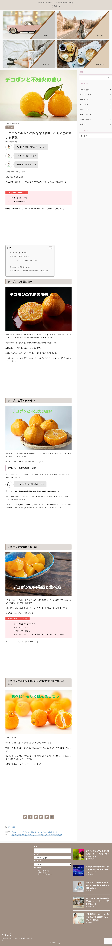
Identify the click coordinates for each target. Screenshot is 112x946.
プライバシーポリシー (45, 875)
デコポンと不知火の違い (20, 256)
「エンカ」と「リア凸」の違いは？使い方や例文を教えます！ (34, 832)
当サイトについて (43, 871)
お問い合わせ (42, 873)
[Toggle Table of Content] (49, 248)
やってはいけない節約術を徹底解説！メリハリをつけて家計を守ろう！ (97, 901)
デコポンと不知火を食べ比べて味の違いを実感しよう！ (31, 271)
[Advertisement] (38, 227)
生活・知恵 (11, 827)
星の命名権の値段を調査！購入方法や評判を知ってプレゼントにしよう (97, 869)
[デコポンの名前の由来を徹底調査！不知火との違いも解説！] (41, 817)
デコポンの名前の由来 (19, 253)
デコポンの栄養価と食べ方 (21, 267)
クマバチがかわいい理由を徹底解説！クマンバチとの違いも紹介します (97, 854)
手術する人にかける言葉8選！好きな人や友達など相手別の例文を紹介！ (98, 885)
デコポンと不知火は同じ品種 (27, 260)
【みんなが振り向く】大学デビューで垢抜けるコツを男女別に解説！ (36, 835)
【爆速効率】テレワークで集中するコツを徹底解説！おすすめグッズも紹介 (97, 917)
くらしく (56, 6)
